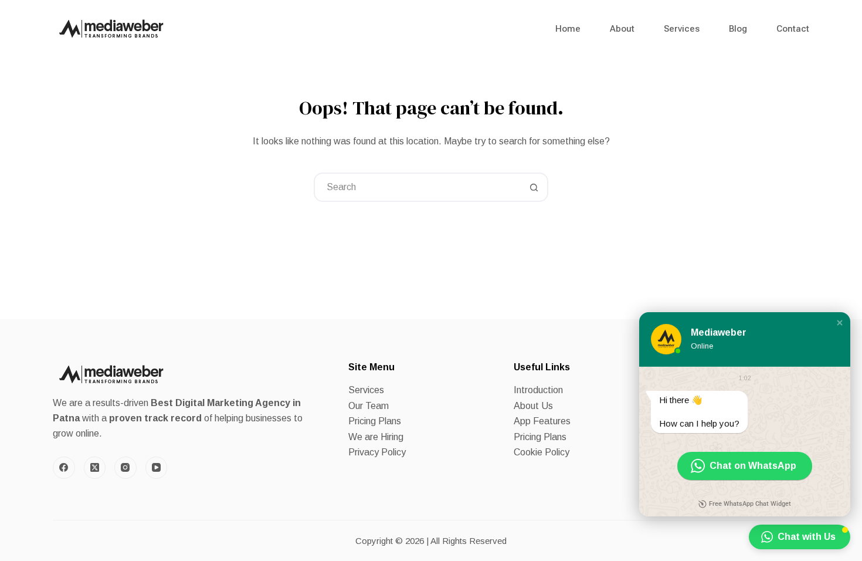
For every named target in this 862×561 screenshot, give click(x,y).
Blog (738, 28)
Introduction (538, 390)
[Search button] (533, 187)
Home (568, 28)
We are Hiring (375, 437)
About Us (533, 406)
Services (682, 28)
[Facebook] (64, 468)
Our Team (368, 406)
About (622, 28)
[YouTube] (156, 468)
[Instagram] (125, 468)
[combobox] (417, 187)
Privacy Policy (377, 452)
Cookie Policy (541, 452)
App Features (542, 421)
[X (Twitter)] (95, 468)
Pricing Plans (374, 421)
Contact (792, 28)
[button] (840, 323)
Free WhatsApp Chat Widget (750, 504)
